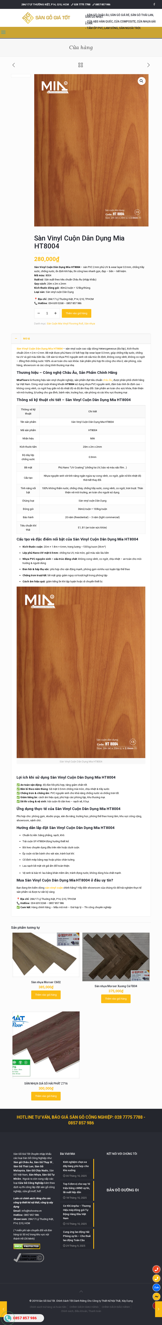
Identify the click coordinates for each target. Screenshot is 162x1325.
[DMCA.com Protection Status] (26, 1248)
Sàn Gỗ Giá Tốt (21, 1153)
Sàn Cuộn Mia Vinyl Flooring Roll (65, 323)
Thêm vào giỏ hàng (76, 313)
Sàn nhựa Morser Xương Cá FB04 (116, 986)
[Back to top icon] (81, 1291)
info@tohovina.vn (32, 1210)
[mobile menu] (3, 32)
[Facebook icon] (154, 4)
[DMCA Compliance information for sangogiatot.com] (28, 1261)
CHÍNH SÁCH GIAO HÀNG (84, 1306)
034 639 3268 (55, 303)
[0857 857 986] (156, 1269)
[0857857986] (156, 1287)
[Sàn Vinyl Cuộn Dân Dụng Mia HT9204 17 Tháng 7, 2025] (158, 1309)
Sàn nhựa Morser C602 (46, 982)
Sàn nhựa (89, 323)
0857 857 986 (102, 4)
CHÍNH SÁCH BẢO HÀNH (116, 1306)
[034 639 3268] (156, 1278)
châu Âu (107, 380)
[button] (142, 81)
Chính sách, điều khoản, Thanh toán (81, 1311)
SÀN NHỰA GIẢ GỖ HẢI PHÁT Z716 (46, 1083)
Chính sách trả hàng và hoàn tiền (48, 1306)
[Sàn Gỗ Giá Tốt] (46, 18)
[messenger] (156, 1296)
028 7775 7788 (82, 4)
